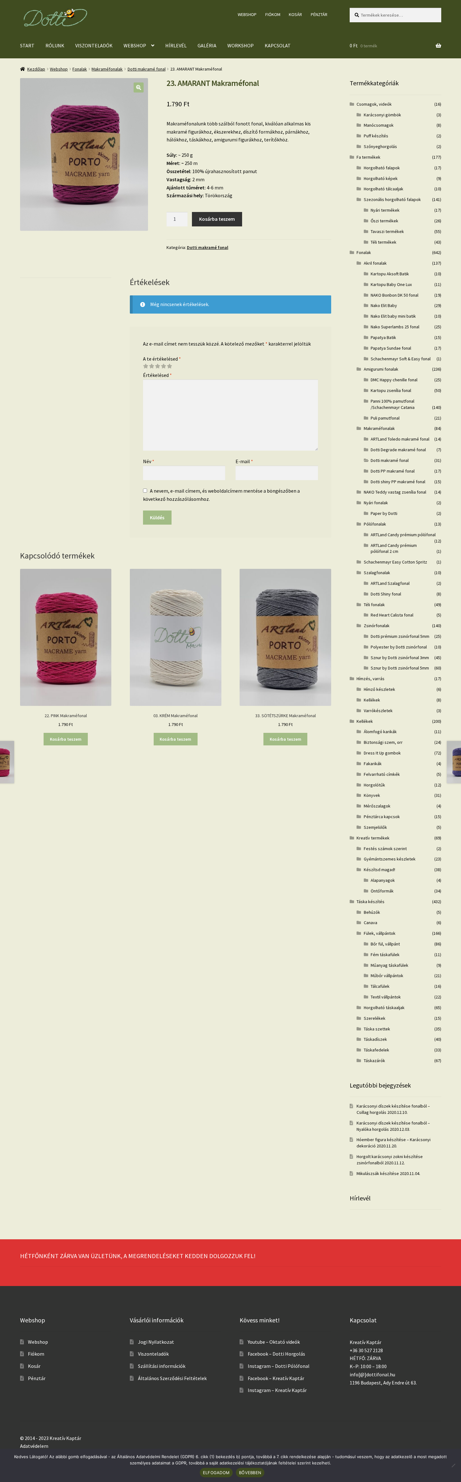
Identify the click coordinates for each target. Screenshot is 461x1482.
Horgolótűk (374, 785)
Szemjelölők (375, 827)
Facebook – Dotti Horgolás (276, 1354)
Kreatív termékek (373, 838)
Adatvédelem (34, 1446)
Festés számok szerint (385, 848)
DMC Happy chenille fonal (394, 380)
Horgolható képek (381, 178)
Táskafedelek (376, 1050)
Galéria (207, 45)
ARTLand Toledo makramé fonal (400, 439)
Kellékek (372, 700)
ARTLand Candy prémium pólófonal (403, 534)
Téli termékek (383, 242)
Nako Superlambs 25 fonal (395, 327)
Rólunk (54, 45)
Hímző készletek (379, 689)
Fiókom (272, 14)
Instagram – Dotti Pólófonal (279, 1366)
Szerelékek (374, 1018)
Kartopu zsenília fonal (391, 390)
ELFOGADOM (216, 1472)
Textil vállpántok (386, 997)
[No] (453, 1465)
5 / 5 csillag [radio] (169, 366)
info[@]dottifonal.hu (372, 1374)
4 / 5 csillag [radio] (163, 366)
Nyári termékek (385, 210)
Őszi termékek (384, 221)
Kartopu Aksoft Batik (390, 274)
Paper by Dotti (384, 513)
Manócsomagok (379, 125)
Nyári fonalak (376, 502)
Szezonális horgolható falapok (392, 199)
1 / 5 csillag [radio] (145, 366)
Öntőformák (382, 891)
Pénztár (319, 14)
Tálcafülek (380, 986)
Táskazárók (374, 1060)
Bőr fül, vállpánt (385, 944)
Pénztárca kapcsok (382, 816)
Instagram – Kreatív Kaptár (277, 1390)
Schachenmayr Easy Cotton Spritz (395, 562)
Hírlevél (176, 45)
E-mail (244, 461)
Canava (370, 922)
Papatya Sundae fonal (391, 348)
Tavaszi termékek (387, 231)
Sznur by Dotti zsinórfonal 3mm (400, 657)
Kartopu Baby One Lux (391, 284)
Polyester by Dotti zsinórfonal (399, 647)
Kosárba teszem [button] (66, 739)
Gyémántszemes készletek (390, 859)
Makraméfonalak (107, 69)
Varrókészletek (378, 710)
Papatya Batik (383, 337)
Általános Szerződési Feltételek (172, 1378)
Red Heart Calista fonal (392, 615)
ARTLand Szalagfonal (390, 583)
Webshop (247, 14)
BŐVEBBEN (250, 1472)
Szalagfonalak (377, 572)
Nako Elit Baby (384, 305)
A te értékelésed (162, 359)
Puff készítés (376, 136)
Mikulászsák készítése (378, 1173)
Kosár (295, 14)
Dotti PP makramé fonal (393, 471)
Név (148, 461)
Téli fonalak (374, 604)
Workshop (240, 45)
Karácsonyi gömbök (382, 115)
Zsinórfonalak (376, 625)
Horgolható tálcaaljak (383, 189)
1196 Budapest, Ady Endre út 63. (383, 1382)
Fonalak (79, 69)
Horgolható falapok (382, 168)
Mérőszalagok (377, 806)
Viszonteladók (94, 45)
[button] (139, 87)
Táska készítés (370, 901)
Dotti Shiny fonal (386, 594)
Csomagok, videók (374, 104)
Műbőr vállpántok (387, 975)
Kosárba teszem (217, 219)
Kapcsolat (278, 45)
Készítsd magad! (379, 869)
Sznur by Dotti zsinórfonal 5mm (400, 668)
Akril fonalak (375, 263)
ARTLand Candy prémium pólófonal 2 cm (394, 548)
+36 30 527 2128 (366, 1350)
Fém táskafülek (385, 954)
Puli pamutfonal (385, 418)
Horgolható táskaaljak (384, 1007)
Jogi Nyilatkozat (156, 1342)
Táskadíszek (375, 1039)
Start (27, 45)
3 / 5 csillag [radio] (157, 366)
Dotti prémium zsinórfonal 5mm (400, 636)
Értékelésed (157, 375)
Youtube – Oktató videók (274, 1342)
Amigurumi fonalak (381, 369)
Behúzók (372, 912)
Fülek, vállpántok (379, 933)
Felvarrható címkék (382, 774)
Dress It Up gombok (382, 753)
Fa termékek (368, 157)
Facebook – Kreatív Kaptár (276, 1378)
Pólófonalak (375, 524)
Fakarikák (373, 763)
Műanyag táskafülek (389, 965)
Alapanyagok (383, 880)
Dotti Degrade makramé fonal (398, 450)
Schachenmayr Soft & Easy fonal (401, 359)
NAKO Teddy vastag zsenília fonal (395, 492)
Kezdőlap (36, 69)
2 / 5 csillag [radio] (151, 366)
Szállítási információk (161, 1366)
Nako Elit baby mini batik (393, 316)
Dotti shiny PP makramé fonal (398, 481)
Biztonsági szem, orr (383, 742)
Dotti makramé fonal (147, 69)
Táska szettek (377, 1029)
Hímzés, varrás (370, 678)
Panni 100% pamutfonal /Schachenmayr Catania (393, 404)
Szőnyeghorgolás (380, 146)
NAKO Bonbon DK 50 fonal (394, 295)
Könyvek (372, 795)
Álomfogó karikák (380, 731)
